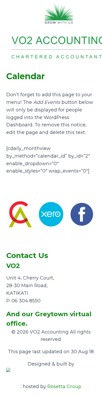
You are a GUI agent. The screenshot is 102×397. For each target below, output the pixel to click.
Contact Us (27, 255)
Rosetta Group (64, 386)
